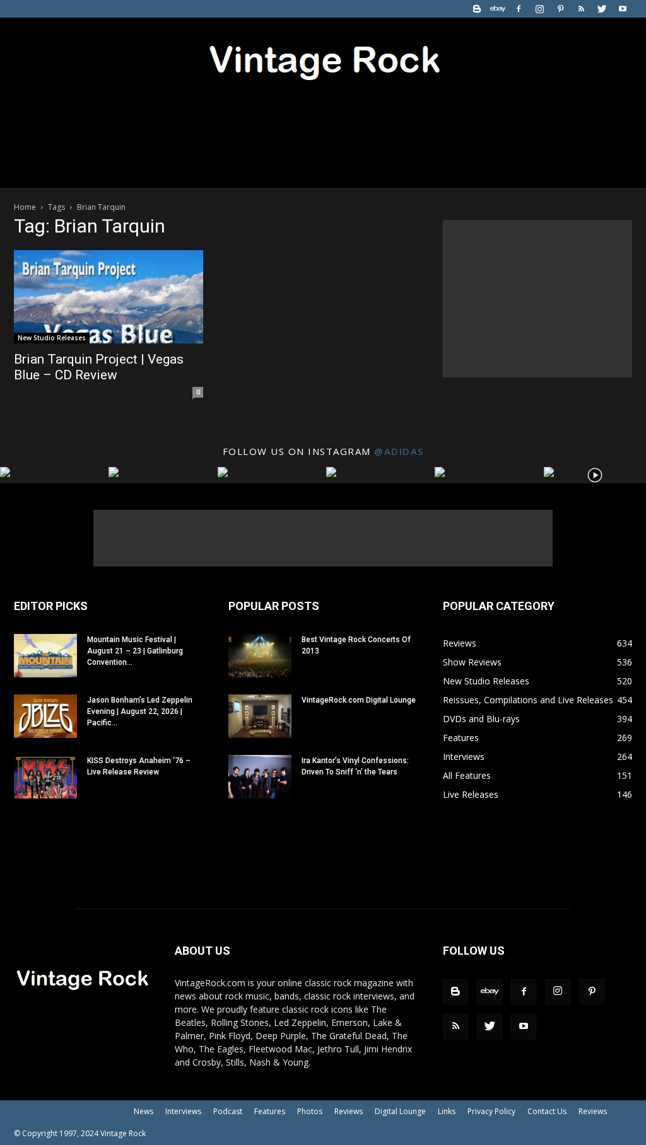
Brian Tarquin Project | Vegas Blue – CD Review (99, 367)
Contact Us (547, 1111)
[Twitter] (601, 9)
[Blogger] (476, 9)
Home (25, 207)
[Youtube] (622, 9)
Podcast (227, 1111)
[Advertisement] (537, 298)
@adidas (399, 451)
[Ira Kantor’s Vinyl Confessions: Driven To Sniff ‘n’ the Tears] (259, 776)
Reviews (348, 1111)
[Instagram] (539, 9)
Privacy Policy (491, 1111)
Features (269, 1111)
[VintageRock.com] (323, 59)
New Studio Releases (52, 337)
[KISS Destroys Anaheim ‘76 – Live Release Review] (45, 776)
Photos (309, 1111)
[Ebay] (497, 9)
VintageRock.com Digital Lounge (359, 700)
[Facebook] (518, 9)
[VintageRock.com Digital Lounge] (259, 716)
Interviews (183, 1111)
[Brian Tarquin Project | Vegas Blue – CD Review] (108, 296)
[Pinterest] (560, 9)
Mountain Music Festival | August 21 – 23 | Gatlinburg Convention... (135, 651)
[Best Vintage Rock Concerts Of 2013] (259, 655)
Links (446, 1111)
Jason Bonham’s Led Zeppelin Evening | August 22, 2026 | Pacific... (139, 711)
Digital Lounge (400, 1111)
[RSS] (581, 9)
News (143, 1111)
